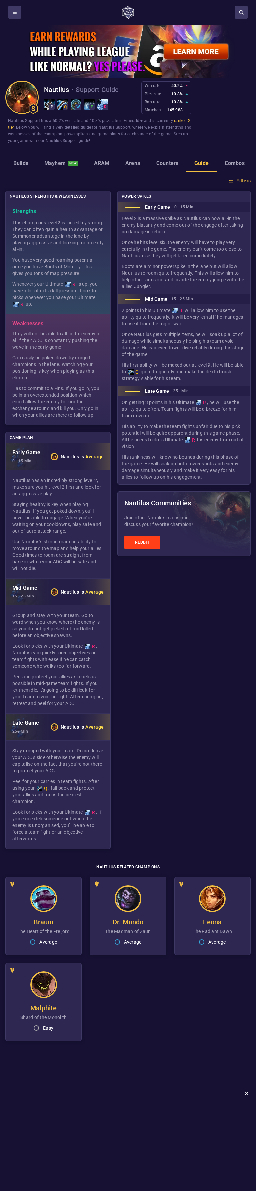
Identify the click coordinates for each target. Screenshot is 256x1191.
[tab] (20, 164)
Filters (243, 180)
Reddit (142, 542)
